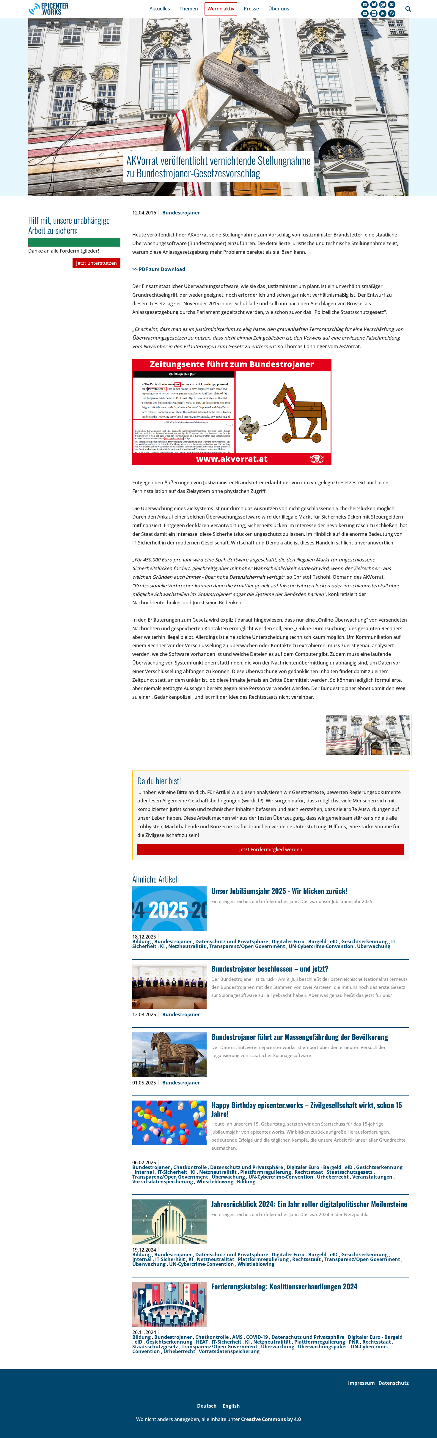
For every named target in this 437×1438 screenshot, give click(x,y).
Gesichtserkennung (365, 941)
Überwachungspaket (323, 1346)
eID (334, 941)
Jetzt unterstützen (96, 263)
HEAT (202, 1342)
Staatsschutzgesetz (350, 1172)
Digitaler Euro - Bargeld (300, 941)
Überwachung (373, 946)
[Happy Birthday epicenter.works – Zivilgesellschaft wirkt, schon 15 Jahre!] (169, 1123)
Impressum (361, 1383)
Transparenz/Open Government (247, 946)
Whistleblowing (216, 1181)
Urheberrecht (333, 1177)
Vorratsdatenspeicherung (163, 1181)
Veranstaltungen (373, 1177)
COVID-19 (257, 1337)
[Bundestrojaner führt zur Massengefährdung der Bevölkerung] (169, 1054)
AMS (238, 1337)
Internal (145, 1172)
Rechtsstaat (309, 1172)
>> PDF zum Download (159, 269)
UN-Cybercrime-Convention (322, 946)
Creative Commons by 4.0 (271, 1419)
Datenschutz (393, 1383)
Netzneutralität (187, 946)
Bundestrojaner (181, 212)
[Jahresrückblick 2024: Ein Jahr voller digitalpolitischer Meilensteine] (169, 1221)
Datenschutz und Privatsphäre (232, 941)
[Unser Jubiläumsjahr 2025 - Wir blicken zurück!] (169, 908)
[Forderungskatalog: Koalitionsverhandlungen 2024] (169, 1304)
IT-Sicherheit (173, 1172)
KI (163, 946)
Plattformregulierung (266, 1172)
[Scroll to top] (424, 1425)
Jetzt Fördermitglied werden (270, 849)
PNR (354, 1342)
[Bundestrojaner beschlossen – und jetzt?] (169, 986)
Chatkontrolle (190, 1167)
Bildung (142, 941)
